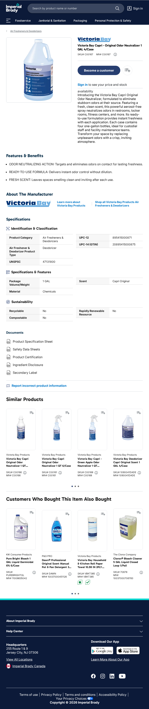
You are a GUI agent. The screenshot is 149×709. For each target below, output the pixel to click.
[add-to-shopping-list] (127, 70)
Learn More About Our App (110, 659)
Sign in (83, 85)
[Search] (117, 8)
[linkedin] (112, 676)
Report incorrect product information (39, 386)
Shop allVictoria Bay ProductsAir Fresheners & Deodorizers (117, 203)
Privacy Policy (51, 695)
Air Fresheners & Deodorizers (26, 31)
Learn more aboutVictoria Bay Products (71, 203)
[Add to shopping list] (31, 413)
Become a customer (99, 70)
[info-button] (115, 54)
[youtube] (122, 676)
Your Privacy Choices (71, 698)
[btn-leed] (80, 582)
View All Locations (19, 659)
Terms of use (28, 695)
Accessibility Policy (112, 695)
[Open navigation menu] (8, 20)
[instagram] (102, 676)
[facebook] (93, 676)
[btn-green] (87, 582)
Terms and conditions (80, 695)
